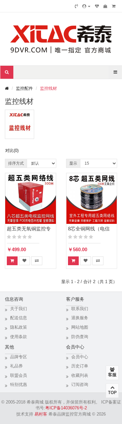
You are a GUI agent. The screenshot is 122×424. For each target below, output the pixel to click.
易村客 (40, 414)
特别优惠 (18, 384)
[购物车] (105, 6)
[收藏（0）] (97, 6)
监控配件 (24, 88)
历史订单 (79, 365)
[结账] (113, 6)
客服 (112, 374)
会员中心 (79, 356)
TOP (112, 392)
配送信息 (18, 317)
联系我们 (79, 308)
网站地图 (79, 327)
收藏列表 (79, 375)
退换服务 (79, 317)
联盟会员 (18, 375)
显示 (73, 163)
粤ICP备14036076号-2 (66, 407)
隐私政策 (18, 327)
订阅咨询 (79, 384)
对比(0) (12, 150)
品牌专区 (18, 356)
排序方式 (16, 163)
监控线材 (48, 88)
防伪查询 (79, 336)
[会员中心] (86, 6)
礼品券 (16, 365)
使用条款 (18, 336)
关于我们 (18, 308)
